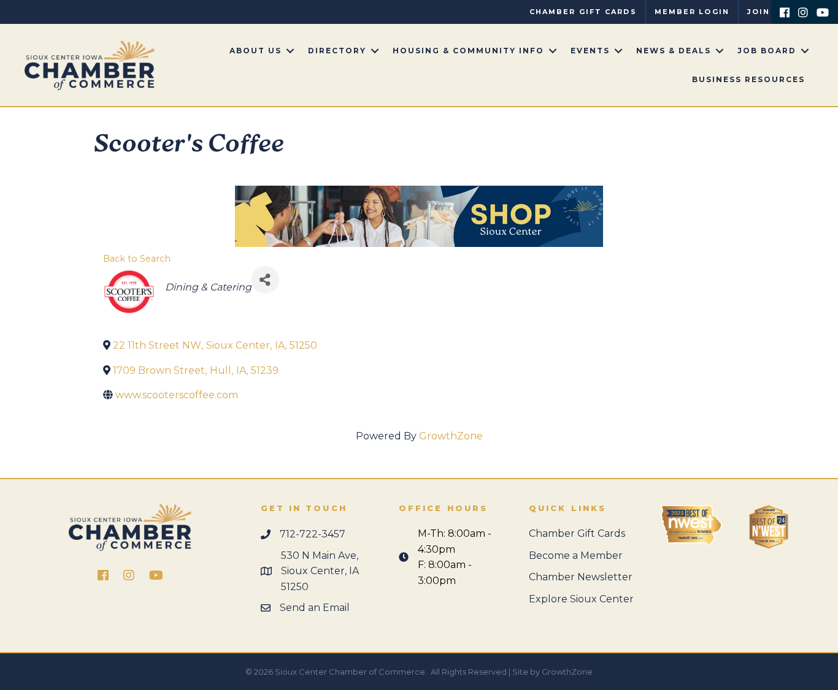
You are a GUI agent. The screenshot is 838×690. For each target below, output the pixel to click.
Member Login (692, 11)
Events (590, 50)
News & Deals (673, 50)
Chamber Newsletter (580, 577)
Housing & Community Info (468, 50)
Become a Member (576, 555)
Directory (337, 50)
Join (758, 11)
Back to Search (137, 258)
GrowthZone (451, 436)
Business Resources (748, 79)
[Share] (265, 280)
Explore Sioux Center (581, 599)
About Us (255, 50)
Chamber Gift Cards (583, 11)
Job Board (766, 50)
